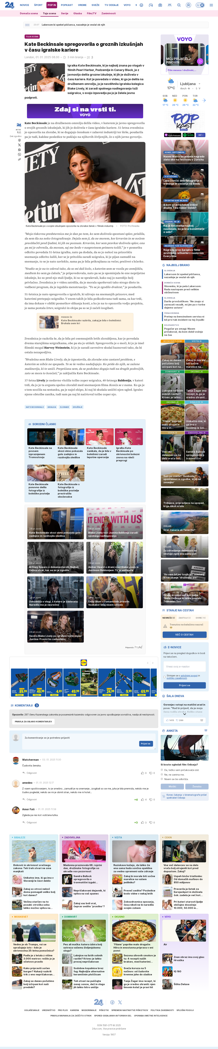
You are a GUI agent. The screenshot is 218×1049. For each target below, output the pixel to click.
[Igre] (151, 5)
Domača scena (29, 13)
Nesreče (168, 618)
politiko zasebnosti (177, 678)
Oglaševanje (31, 1010)
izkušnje (77, 407)
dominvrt (70, 916)
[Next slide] (152, 663)
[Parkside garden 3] (29, 683)
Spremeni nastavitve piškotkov (129, 1010)
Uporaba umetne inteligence (151, 1015)
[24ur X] (120, 1002)
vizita (118, 837)
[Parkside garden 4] (47, 683)
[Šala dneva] (201, 720)
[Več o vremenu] (204, 100)
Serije (64, 13)
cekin (168, 837)
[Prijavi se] (188, 5)
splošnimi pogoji (189, 675)
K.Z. (19, 132)
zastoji (185, 618)
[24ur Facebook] (112, 1002)
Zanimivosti (108, 13)
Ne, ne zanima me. (174, 774)
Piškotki (104, 1010)
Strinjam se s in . (183, 677)
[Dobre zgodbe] (141, 5)
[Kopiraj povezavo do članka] (19, 159)
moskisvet (21, 916)
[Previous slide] (147, 663)
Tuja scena (49, 13)
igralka (52, 407)
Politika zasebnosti (162, 1010)
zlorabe (64, 407)
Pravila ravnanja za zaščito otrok (71, 1015)
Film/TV (91, 13)
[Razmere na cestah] (169, 5)
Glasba (77, 13)
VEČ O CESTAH (184, 634)
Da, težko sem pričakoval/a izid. (181, 770)
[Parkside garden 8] (117, 683)
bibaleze (19, 837)
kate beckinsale (35, 407)
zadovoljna (72, 837)
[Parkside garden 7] (99, 683)
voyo (168, 916)
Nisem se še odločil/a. (176, 779)
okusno (119, 916)
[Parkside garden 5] (64, 683)
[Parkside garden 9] (134, 683)
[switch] (200, 5)
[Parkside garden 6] (82, 683)
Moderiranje (89, 1010)
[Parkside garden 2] (12, 683)
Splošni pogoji (185, 1010)
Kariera (74, 1010)
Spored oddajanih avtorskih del (113, 1015)
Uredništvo (48, 1010)
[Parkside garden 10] (151, 683)
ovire (201, 618)
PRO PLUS (63, 1010)
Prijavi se (145, 743)
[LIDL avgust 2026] (83, 662)
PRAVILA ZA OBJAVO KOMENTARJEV (33, 721)
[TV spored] (160, 5)
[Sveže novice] (27, 25)
